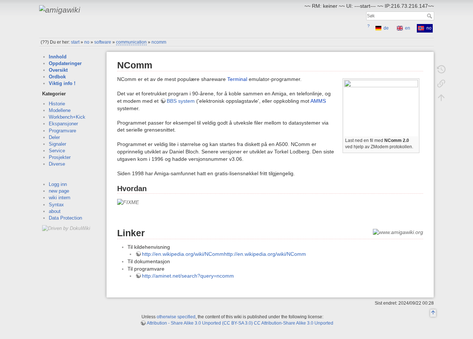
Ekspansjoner (63, 123)
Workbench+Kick (67, 117)
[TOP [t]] (433, 313)
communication (131, 42)
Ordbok (57, 76)
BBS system (181, 101)
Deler (54, 137)
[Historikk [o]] (441, 69)
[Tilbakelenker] (441, 84)
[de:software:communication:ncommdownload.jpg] (381, 108)
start (75, 42)
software (102, 42)
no (86, 42)
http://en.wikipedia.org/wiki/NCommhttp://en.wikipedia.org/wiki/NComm (224, 254)
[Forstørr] (414, 140)
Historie (57, 103)
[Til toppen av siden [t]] (441, 98)
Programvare (62, 130)
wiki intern (59, 197)
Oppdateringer (65, 63)
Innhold (58, 57)
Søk (430, 15)
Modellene (60, 110)
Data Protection (65, 218)
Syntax (56, 204)
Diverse (57, 164)
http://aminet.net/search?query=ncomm (188, 276)
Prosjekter (60, 157)
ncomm (159, 42)
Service (57, 150)
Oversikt (58, 70)
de (386, 28)
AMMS (318, 101)
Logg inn (58, 184)
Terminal (237, 79)
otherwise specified (176, 316)
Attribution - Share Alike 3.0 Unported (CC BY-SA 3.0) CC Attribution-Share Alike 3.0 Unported (240, 323)
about (55, 211)
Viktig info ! (62, 83)
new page (59, 191)
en (407, 28)
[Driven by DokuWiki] (66, 228)
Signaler (57, 144)
